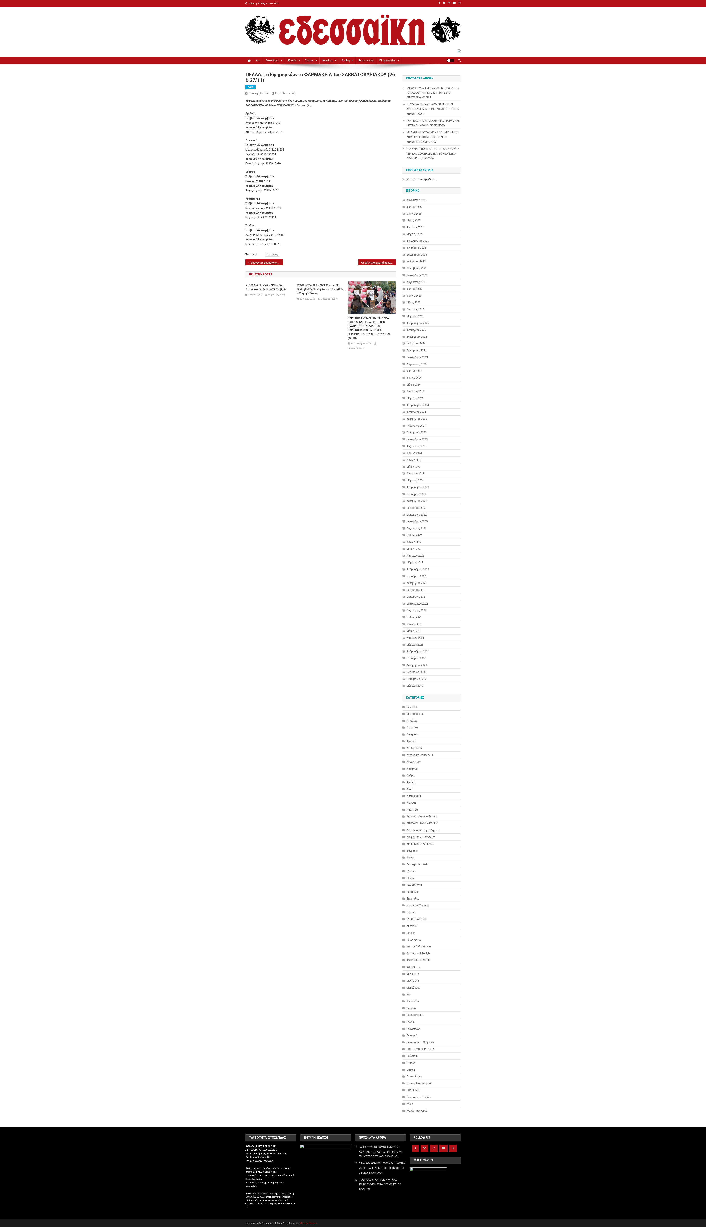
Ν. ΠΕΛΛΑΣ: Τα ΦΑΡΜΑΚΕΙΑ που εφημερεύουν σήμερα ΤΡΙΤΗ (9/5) (265, 287)
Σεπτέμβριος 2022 (417, 521)
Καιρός (411, 932)
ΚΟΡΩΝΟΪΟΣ (414, 967)
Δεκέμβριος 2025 (417, 254)
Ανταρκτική (413, 761)
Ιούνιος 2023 (414, 459)
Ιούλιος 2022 (414, 535)
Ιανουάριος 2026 (416, 247)
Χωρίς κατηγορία (417, 1110)
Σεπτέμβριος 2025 (417, 275)
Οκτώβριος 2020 (417, 678)
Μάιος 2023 (413, 466)
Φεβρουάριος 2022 (418, 569)
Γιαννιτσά (412, 809)
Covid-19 (412, 707)
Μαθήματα (413, 980)
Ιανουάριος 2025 (416, 329)
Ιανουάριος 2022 (416, 576)
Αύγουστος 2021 (416, 610)
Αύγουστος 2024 (416, 364)
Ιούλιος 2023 (414, 453)
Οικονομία (413, 1001)
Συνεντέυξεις (414, 1076)
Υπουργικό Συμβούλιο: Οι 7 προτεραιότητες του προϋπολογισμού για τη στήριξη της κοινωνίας (267, 262)
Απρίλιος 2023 (415, 473)
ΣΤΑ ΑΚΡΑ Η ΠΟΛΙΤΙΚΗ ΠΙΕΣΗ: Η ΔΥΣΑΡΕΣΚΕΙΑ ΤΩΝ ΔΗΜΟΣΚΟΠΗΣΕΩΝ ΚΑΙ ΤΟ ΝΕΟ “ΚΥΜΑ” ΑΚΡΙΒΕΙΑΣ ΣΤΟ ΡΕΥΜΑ (433, 153)
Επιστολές (413, 898)
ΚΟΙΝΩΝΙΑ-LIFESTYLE (419, 960)
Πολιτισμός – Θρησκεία (421, 1042)
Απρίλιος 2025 (415, 309)
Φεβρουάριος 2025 (418, 323)
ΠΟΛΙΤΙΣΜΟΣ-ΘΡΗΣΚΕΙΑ (420, 1049)
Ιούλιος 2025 (414, 288)
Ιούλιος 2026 (414, 206)
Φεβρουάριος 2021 (418, 651)
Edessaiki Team (356, 348)
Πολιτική (412, 1035)
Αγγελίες (327, 60)
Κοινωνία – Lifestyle (418, 953)
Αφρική (411, 802)
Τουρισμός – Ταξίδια (419, 1097)
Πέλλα (410, 1021)
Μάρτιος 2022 (415, 562)
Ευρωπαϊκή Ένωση (418, 905)
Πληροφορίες (387, 60)
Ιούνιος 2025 (414, 295)
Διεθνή (346, 60)
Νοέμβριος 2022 (416, 507)
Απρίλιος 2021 (415, 637)
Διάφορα (412, 850)
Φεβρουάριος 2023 (418, 487)
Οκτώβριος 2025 (417, 268)
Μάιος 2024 (413, 384)
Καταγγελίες (414, 939)
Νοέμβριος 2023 (416, 425)
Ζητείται (412, 926)
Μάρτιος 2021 (415, 644)
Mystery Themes (308, 1223)
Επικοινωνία (366, 60)
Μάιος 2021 (413, 630)
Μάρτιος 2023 (415, 480)
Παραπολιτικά (415, 1014)
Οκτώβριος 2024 (417, 350)
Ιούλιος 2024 (414, 370)
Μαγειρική (413, 973)
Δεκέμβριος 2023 (417, 418)
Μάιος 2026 (413, 220)
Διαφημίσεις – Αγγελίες (421, 836)
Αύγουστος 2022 (416, 528)
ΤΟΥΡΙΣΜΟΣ (414, 1090)
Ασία (409, 789)
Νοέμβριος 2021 (416, 589)
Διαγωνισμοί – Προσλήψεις (423, 830)
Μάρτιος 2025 (415, 316)
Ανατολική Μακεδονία (420, 754)
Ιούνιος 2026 (414, 213)
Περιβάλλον (413, 1028)
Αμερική (411, 741)
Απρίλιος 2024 (415, 391)
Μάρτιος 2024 (415, 398)
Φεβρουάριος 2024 (418, 405)
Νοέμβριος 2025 (416, 261)
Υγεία (250, 87)
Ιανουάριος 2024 (416, 411)
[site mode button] (450, 60)
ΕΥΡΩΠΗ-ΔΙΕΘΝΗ (416, 919)
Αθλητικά (412, 734)
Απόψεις (412, 768)
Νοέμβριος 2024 (416, 343)
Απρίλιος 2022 (415, 555)
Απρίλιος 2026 (415, 227)
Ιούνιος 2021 (414, 624)
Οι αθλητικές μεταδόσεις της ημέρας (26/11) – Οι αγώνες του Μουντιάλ (378, 262)
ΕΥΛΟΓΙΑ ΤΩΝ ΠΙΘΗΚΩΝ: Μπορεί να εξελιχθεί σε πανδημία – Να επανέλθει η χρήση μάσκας (321, 289)
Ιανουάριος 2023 (416, 494)
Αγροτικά (412, 727)
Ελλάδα (292, 60)
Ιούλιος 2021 (414, 617)
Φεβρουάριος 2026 (418, 241)
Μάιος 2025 (413, 302)
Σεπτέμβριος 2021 (417, 603)
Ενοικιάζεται (414, 884)
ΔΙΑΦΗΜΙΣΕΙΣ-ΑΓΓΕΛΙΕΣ (420, 843)
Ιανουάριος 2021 (416, 658)
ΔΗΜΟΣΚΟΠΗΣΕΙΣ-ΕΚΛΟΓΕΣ (422, 823)
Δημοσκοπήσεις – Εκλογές (422, 816)
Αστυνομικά (414, 795)
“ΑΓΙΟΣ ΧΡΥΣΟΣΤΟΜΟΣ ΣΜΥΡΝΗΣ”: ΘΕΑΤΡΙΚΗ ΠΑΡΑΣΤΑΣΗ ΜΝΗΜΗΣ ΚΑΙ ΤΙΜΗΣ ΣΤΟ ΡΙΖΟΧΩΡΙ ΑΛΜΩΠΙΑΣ (433, 92)
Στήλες (309, 60)
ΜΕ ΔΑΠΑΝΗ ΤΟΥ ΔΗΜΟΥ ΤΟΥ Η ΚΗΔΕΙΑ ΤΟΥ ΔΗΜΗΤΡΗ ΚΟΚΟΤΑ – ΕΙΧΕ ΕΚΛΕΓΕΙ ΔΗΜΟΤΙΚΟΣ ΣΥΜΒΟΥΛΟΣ (433, 137)
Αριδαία (411, 782)
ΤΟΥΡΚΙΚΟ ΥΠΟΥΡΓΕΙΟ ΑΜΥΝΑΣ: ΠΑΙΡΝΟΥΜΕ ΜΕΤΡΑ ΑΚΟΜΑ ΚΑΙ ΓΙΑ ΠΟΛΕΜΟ (433, 123)
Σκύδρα (411, 1062)
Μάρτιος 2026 (415, 234)
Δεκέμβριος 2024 (417, 336)
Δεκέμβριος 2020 (417, 665)
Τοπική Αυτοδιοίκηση (419, 1083)
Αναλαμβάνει (414, 748)
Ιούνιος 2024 (414, 377)
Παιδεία (411, 1008)
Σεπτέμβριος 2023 (417, 439)
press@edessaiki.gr (261, 1157)
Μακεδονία (272, 60)
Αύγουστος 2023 (416, 446)
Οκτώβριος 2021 (417, 596)
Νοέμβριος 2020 (416, 671)
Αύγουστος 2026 (416, 200)
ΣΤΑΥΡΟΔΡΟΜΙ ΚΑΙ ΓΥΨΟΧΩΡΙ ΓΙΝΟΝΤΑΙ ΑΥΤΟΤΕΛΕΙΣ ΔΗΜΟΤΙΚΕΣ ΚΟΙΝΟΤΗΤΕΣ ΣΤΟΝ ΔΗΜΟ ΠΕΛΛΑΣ (433, 109)
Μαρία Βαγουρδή (285, 93)
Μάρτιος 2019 (415, 685)
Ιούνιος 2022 (414, 542)
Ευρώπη (411, 912)
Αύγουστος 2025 (416, 282)
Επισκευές (413, 891)
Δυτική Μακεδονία (417, 864)
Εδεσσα (411, 871)
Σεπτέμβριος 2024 (417, 357)
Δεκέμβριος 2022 (417, 501)
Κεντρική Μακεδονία (419, 946)
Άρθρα (410, 775)
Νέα (258, 60)
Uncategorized (415, 713)
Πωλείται (412, 1055)
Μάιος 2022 (413, 548)
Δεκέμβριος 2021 (417, 583)
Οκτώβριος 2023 (417, 432)
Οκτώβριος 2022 (417, 514)
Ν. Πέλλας (272, 254)
